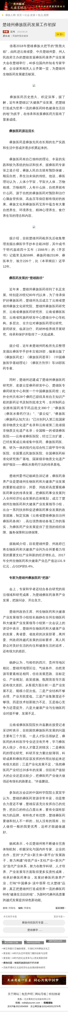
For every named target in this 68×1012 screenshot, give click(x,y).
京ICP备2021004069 (17, 1006)
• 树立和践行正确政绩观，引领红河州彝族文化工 (26, 948)
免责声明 (27, 994)
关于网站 (13, 994)
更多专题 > (59, 916)
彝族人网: (10, 15)
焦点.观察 (43, 15)
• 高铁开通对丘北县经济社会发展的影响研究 (23, 967)
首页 (19, 15)
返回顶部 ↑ (61, 908)
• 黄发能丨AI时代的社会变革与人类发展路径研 (24, 958)
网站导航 (40, 994)
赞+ (59, 34)
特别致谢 (54, 994)
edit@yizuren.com (31, 1002)
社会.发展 (30, 15)
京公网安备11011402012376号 (45, 1006)
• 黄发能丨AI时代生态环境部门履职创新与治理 (24, 953)
